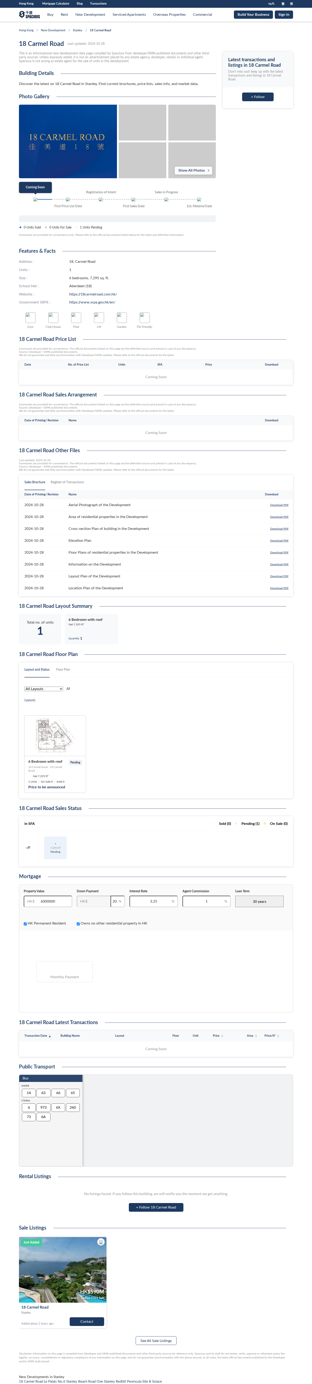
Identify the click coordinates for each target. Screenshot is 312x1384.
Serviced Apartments (129, 14)
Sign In (283, 14)
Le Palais (51, 1381)
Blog (80, 3)
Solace (157, 1381)
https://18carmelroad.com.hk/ (93, 294)
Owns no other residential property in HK (113, 923)
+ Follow (258, 97)
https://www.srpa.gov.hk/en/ (92, 302)
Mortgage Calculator (55, 3)
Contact (86, 1321)
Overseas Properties (169, 14)
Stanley (77, 30)
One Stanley (106, 1381)
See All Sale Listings (156, 1341)
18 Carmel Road (35, 1307)
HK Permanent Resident (46, 923)
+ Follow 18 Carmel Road (156, 1207)
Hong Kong (26, 30)
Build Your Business (253, 14)
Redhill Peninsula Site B (134, 1381)
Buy (50, 14)
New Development (90, 14)
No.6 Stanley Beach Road (77, 1381)
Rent (64, 14)
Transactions (98, 3)
